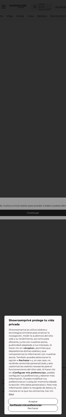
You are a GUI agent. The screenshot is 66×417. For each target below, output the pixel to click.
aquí (11, 394)
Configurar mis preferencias (25, 405)
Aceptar (33, 401)
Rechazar (33, 408)
